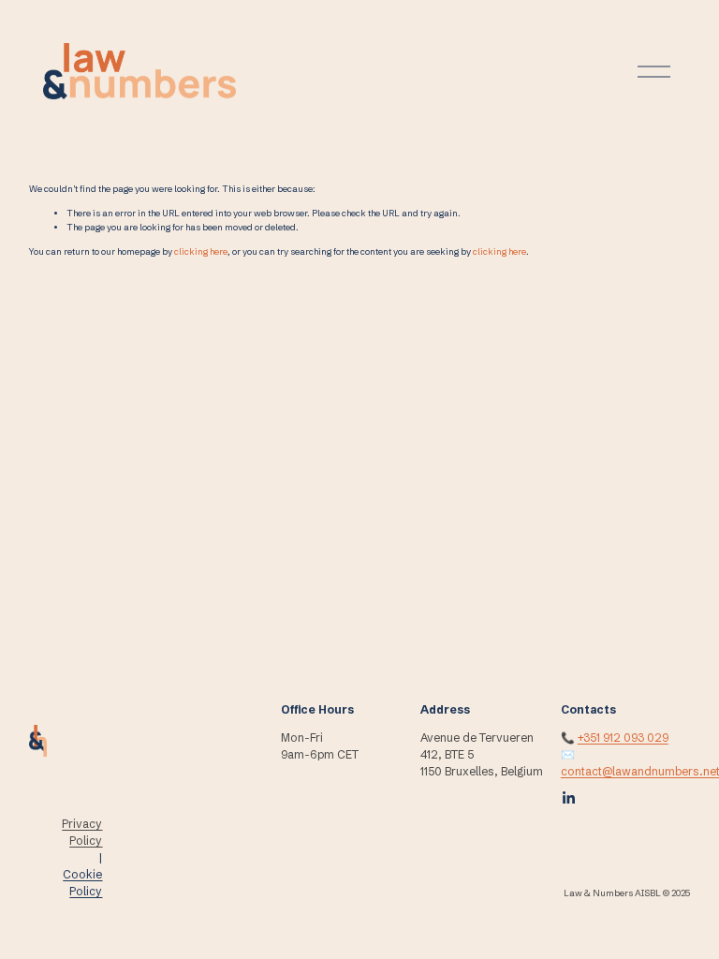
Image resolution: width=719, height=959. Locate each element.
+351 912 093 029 (623, 737)
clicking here (200, 251)
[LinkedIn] (568, 797)
